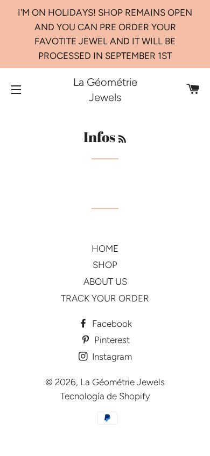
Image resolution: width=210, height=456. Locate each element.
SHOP (105, 264)
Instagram (111, 356)
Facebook (111, 323)
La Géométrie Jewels (105, 90)
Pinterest (111, 339)
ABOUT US (105, 281)
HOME (105, 248)
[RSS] (122, 139)
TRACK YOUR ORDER (105, 298)
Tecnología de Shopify (105, 396)
